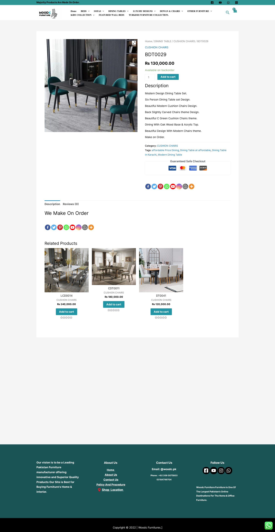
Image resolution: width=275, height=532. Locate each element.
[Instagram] (236, 2)
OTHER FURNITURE (198, 11)
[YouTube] (220, 2)
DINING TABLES (117, 11)
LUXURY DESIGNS (143, 11)
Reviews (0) (71, 204)
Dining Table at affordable (195, 150)
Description (52, 204)
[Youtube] (173, 183)
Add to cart (168, 76)
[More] (191, 183)
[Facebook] (212, 2)
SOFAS (97, 11)
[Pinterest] (160, 183)
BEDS (84, 11)
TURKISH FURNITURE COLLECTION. (149, 15)
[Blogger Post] (185, 183)
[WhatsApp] (228, 2)
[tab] (52, 204)
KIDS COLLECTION (81, 15)
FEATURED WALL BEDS (111, 15)
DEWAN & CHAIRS (170, 11)
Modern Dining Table (170, 154)
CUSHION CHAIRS (184, 41)
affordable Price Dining (165, 150)
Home (73, 11)
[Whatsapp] (166, 183)
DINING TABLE (162, 41)
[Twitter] (154, 183)
